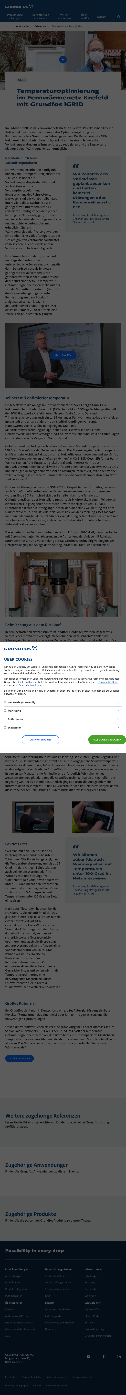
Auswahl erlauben (40, 739)
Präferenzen (15, 719)
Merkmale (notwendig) (22, 702)
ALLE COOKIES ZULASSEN (107, 739)
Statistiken (14, 727)
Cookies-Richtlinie (108, 682)
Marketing (14, 710)
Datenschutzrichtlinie (30, 685)
